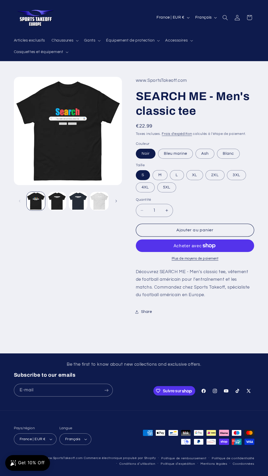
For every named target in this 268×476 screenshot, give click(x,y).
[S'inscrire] (106, 390)
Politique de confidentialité (233, 458)
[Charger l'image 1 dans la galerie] (36, 201)
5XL (166, 187)
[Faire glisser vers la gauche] (19, 201)
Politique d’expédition (178, 463)
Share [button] (146, 312)
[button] (64, 40)
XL (194, 175)
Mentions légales (213, 463)
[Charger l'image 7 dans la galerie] (99, 201)
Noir (146, 154)
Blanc (228, 154)
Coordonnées (243, 463)
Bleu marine (175, 154)
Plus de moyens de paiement (195, 258)
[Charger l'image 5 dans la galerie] (78, 201)
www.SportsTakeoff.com (64, 458)
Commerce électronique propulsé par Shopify (120, 458)
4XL (145, 187)
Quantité (143, 200)
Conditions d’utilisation (137, 463)
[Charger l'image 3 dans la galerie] (57, 201)
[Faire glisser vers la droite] (116, 201)
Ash (205, 154)
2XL (215, 175)
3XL (236, 175)
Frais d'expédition (177, 134)
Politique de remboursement (183, 458)
